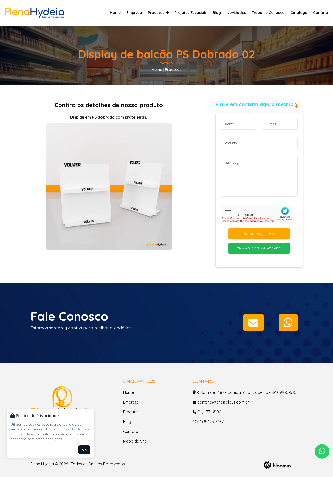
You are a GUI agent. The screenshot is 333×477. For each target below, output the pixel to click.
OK (84, 449)
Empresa (134, 12)
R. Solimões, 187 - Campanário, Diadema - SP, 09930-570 (246, 392)
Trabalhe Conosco (268, 12)
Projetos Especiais (191, 12)
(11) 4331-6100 (208, 411)
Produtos (157, 12)
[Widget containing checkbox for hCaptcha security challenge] (257, 214)
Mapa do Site (135, 441)
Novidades (236, 12)
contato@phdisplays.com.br (222, 402)
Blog (217, 12)
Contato (320, 12)
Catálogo (298, 12)
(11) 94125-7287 (210, 421)
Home (115, 12)
